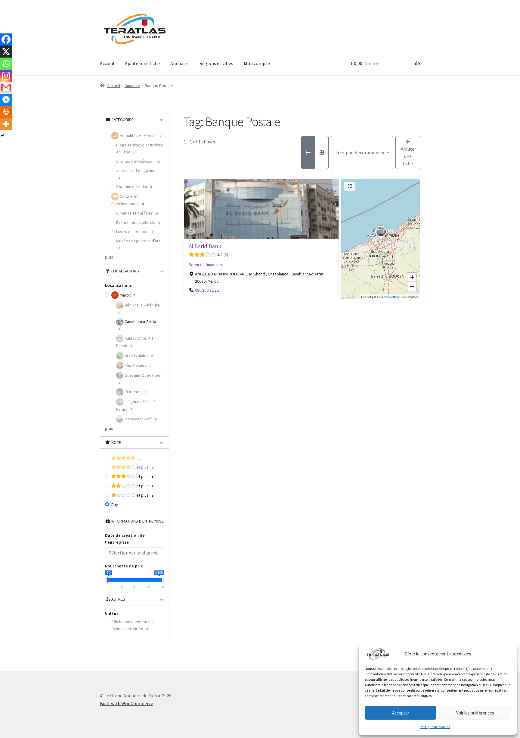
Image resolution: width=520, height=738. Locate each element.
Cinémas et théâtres (137, 213)
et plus (144, 467)
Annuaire (179, 63)
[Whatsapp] (6, 64)
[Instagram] (6, 76)
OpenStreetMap (388, 296)
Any (114, 504)
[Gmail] (6, 88)
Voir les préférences (475, 713)
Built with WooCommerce (126, 703)
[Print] (6, 112)
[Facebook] (6, 39)
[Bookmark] (191, 232)
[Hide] (2, 135)
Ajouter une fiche (142, 63)
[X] (6, 52)
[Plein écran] (349, 186)
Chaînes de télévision (137, 161)
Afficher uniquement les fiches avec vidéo (132, 625)
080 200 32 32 (206, 290)
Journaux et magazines (137, 174)
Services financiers (206, 264)
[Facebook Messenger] (6, 100)
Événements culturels (138, 222)
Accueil (107, 63)
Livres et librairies (134, 231)
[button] (411, 277)
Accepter (400, 713)
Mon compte (257, 63)
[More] (6, 124)
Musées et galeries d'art (138, 244)
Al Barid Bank (205, 246)
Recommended (360, 152)
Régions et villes (216, 63)
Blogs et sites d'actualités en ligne (139, 148)
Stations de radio (134, 186)
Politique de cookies (435, 726)
